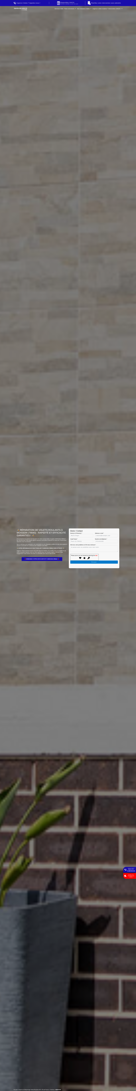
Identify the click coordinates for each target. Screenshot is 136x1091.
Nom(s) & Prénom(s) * (76, 533)
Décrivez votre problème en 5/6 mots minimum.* (83, 545)
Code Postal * (74, 539)
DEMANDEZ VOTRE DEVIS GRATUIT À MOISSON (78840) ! (42, 559)
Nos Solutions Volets (83, 8)
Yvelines (52, 1089)
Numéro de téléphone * (101, 539)
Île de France (45, 1089)
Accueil (15, 1089)
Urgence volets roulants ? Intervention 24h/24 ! (106, 8)
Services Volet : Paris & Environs (64, 8)
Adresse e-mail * (99, 533)
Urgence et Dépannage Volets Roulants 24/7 (30, 1089)
